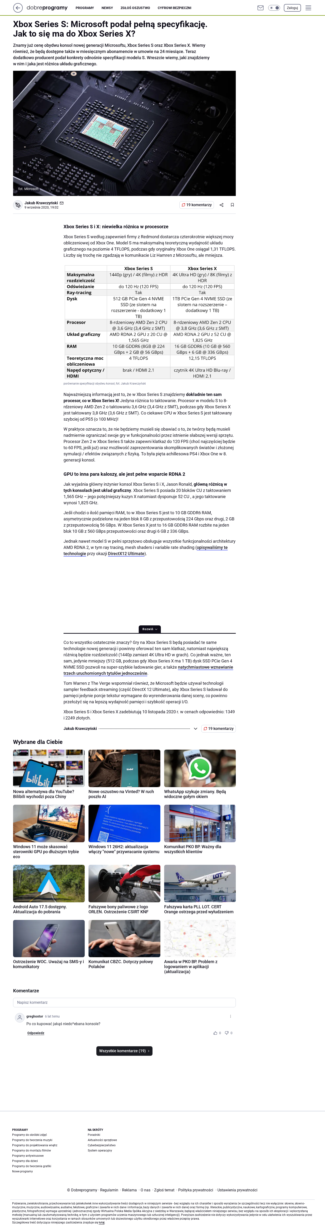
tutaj (101, 1222)
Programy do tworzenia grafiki (31, 1166)
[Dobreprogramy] (51, 7)
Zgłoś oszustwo (135, 8)
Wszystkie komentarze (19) (122, 1051)
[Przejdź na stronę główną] (18, 11)
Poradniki (94, 1135)
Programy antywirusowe (28, 1155)
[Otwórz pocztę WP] (260, 8)
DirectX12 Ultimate (126, 553)
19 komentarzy (199, 205)
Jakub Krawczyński (41, 203)
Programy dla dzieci (25, 1161)
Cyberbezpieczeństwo (102, 1145)
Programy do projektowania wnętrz (34, 1145)
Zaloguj (292, 8)
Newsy (107, 8)
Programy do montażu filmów (31, 1150)
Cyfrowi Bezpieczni (174, 8)
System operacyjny (100, 1150)
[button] (274, 8)
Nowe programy (22, 1171)
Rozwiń (148, 629)
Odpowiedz (35, 1033)
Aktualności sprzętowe (102, 1140)
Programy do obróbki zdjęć (29, 1135)
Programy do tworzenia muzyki (32, 1140)
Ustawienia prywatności (236, 1190)
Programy (85, 8)
